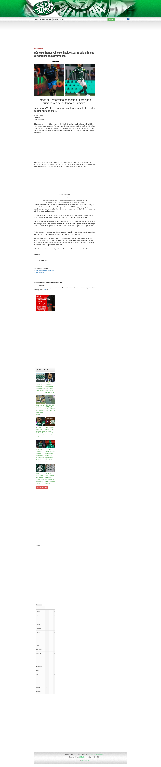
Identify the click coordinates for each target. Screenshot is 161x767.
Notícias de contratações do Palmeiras (44, 270)
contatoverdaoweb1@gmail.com (96, 754)
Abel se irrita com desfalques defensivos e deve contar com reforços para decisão (40, 409)
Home (36, 19)
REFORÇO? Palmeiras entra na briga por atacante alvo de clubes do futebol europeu (50, 478)
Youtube (55, 19)
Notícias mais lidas (39, 272)
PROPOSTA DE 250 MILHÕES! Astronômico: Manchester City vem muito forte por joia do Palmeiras (40, 455)
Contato (62, 19)
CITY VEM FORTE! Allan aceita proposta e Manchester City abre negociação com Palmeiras (40, 432)
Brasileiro (38, 605)
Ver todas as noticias (42, 487)
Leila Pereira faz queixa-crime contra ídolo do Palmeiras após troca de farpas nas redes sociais (50, 387)
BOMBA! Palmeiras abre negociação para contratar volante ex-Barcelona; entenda (40, 478)
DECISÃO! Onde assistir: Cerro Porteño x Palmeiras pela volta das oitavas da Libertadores (49, 432)
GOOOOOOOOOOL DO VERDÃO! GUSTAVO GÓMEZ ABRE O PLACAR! (50, 408)
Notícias (42, 19)
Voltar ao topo (85, 760)
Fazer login (111, 19)
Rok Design (82, 757)
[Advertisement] (99, 5)
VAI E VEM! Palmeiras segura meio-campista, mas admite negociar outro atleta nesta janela (50, 455)
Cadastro (49, 19)
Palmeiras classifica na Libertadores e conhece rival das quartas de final (40, 386)
